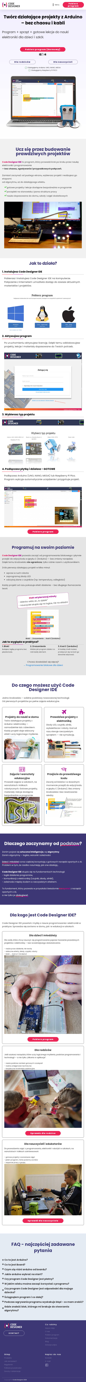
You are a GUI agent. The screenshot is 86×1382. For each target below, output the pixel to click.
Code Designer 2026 (20, 1380)
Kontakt (48, 1358)
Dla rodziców (22, 62)
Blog (47, 1341)
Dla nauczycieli (63, 62)
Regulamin (8, 1364)
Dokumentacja (51, 1338)
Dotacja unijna (51, 1345)
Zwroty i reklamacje (12, 1371)
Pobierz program (43, 531)
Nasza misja (50, 1328)
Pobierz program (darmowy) (42, 49)
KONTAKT (14, 1333)
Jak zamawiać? (10, 1361)
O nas (47, 1331)
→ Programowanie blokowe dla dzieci (43, 665)
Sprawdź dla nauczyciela (43, 1220)
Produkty (8, 1358)
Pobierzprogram (73, 4)
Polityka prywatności (12, 1368)
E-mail (47, 1361)
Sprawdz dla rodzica (43, 1133)
